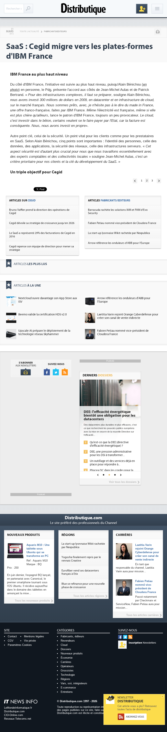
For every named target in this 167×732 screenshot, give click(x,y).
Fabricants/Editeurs (55, 31)
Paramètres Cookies (20, 644)
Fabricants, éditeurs (72, 636)
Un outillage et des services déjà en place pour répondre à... (112, 462)
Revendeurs (68, 640)
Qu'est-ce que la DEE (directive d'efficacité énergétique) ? (109, 444)
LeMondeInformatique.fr (18, 707)
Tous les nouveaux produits (32, 600)
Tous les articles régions (88, 595)
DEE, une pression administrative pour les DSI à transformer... (111, 453)
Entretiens (67, 691)
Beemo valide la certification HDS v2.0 (42, 314)
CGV (10, 640)
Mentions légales (34, 636)
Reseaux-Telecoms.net (17, 718)
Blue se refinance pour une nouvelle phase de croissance (83, 585)
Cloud (64, 644)
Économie (67, 657)
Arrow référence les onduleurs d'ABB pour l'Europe (118, 243)
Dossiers (66, 649)
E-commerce (68, 687)
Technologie (68, 674)
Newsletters (142, 642)
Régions (65, 679)
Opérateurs (67, 666)
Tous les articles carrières (142, 615)
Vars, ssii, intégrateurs (74, 683)
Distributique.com (14, 711)
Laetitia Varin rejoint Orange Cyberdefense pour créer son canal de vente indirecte (127, 316)
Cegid (32, 200)
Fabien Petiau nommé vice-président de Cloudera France (122, 223)
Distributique (83, 8)
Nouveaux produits (72, 653)
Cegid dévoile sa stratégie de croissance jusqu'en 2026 (41, 223)
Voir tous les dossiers (122, 481)
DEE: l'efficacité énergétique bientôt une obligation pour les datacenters (109, 415)
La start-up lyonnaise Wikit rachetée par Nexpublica (119, 233)
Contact (12, 636)
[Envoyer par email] (158, 32)
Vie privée (30, 640)
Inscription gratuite (141, 8)
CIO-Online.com (13, 715)
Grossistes (67, 670)
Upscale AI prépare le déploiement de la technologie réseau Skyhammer (44, 332)
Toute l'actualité (29, 31)
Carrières (66, 662)
